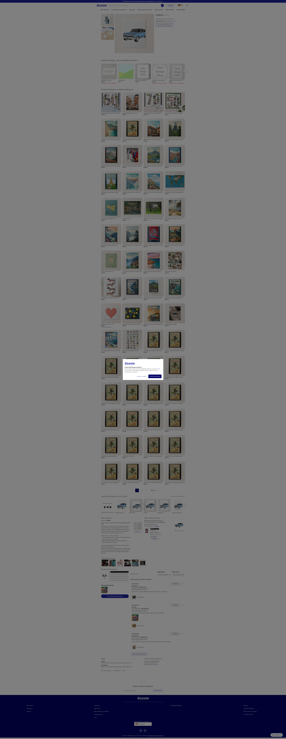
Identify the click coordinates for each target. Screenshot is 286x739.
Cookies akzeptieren (155, 376)
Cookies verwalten (142, 376)
